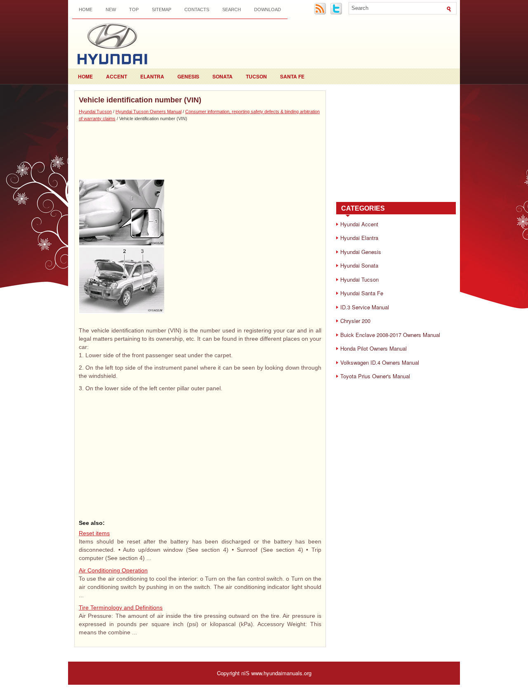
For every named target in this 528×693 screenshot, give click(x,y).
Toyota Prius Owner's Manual (375, 376)
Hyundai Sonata (359, 265)
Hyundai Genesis (360, 252)
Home (85, 9)
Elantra (152, 76)
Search (231, 9)
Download (267, 9)
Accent (116, 76)
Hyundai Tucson (95, 111)
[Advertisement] (200, 150)
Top (134, 9)
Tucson (256, 76)
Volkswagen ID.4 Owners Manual (379, 362)
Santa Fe (292, 76)
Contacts (196, 9)
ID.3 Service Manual (364, 307)
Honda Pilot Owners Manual (373, 348)
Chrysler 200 (355, 321)
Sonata (222, 76)
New (111, 9)
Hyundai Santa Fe (361, 293)
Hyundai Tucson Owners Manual (149, 111)
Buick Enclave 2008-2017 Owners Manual (390, 335)
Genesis (188, 76)
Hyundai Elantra (359, 238)
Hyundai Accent (359, 224)
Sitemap (161, 9)
